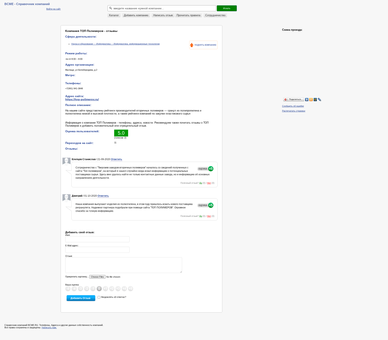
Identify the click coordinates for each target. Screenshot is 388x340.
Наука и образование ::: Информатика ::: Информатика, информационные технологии (115, 44)
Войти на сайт (53, 9)
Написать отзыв (163, 15)
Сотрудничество (215, 15)
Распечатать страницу (293, 111)
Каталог (114, 15)
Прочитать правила (188, 15)
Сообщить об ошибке (293, 106)
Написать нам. (49, 327)
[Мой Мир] (315, 99)
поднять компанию (205, 44)
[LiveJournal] (319, 99)
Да (200, 183)
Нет (209, 183)
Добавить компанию (136, 15)
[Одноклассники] (311, 99)
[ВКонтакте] (307, 99)
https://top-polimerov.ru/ (82, 99)
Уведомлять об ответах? (113, 297)
